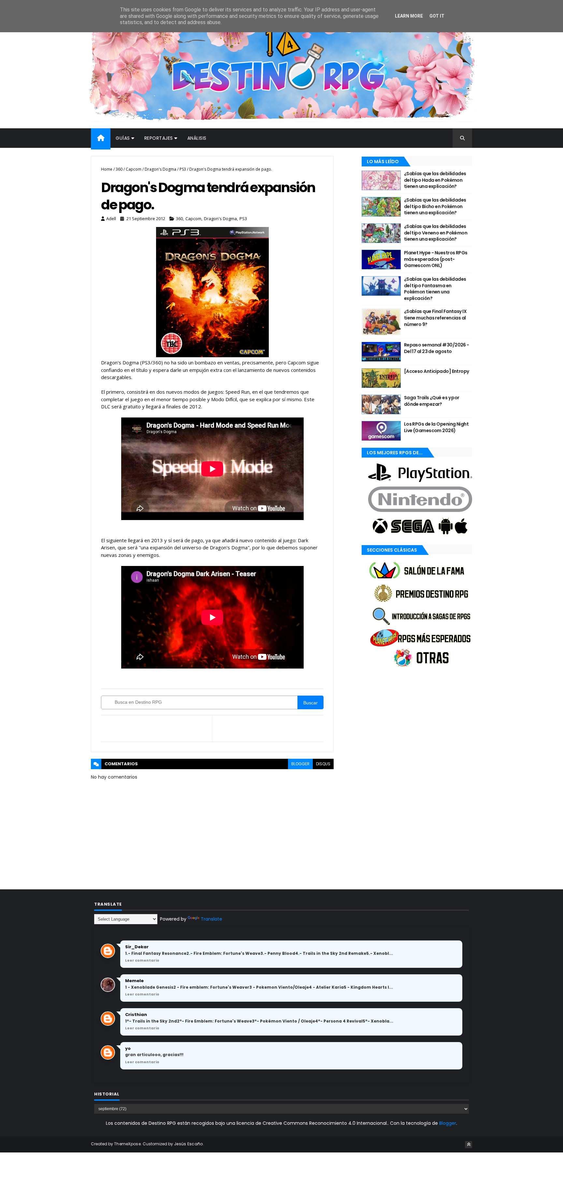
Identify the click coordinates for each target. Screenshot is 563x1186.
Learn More (409, 16)
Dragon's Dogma (160, 169)
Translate (211, 919)
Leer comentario (142, 960)
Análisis (197, 138)
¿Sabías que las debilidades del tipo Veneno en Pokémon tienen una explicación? (435, 232)
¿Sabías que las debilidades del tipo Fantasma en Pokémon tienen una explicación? (435, 289)
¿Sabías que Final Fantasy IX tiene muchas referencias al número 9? (435, 317)
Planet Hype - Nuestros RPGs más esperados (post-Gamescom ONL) (436, 259)
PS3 (183, 169)
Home (106, 169)
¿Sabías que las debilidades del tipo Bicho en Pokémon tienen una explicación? (435, 206)
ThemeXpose (127, 1144)
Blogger (447, 1123)
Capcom (133, 169)
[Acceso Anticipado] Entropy (436, 371)
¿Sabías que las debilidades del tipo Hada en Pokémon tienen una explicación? (435, 180)
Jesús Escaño (188, 1144)
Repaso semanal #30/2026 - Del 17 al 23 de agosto (436, 348)
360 (119, 169)
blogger (300, 764)
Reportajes (158, 138)
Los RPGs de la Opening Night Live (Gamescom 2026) (436, 427)
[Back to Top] (468, 1144)
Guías (123, 138)
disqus (323, 764)
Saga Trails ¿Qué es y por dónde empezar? (431, 400)
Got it (436, 16)
